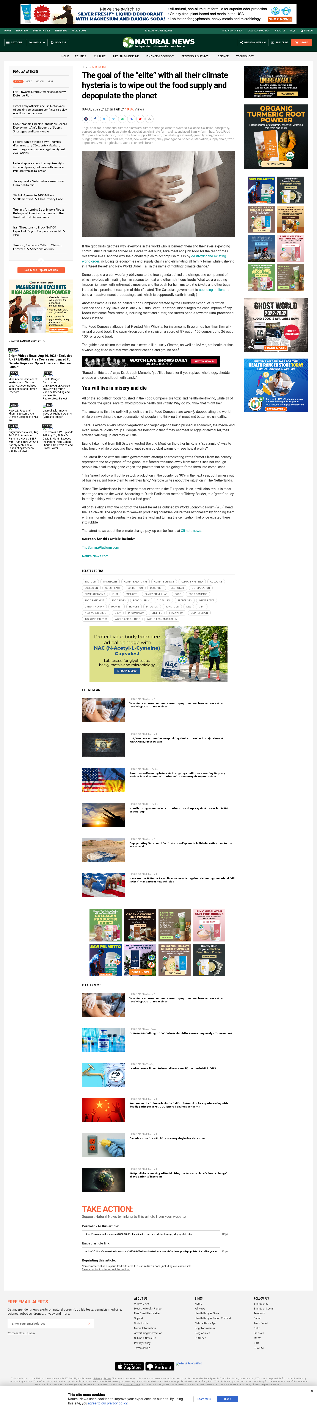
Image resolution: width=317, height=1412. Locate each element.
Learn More (204, 1399)
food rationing (105, 135)
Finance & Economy (160, 56)
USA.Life (259, 1348)
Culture (99, 56)
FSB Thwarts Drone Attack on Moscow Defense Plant (39, 93)
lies (121, 139)
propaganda (172, 139)
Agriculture (100, 67)
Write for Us (141, 1323)
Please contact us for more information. (106, 1269)
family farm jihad (202, 131)
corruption (89, 131)
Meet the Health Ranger (148, 1308)
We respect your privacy (21, 1333)
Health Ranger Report (25, 341)
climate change (153, 128)
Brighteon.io (261, 1303)
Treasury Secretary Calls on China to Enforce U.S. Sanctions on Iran (37, 247)
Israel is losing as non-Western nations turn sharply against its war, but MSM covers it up (178, 810)
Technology (245, 56)
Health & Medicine (126, 56)
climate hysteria (176, 128)
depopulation (137, 131)
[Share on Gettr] (140, 119)
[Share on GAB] (122, 119)
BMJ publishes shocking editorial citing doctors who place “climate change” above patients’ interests (178, 1175)
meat (128, 139)
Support (138, 1318)
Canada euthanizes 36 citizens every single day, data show (167, 1138)
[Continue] (89, 1323)
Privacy (98, 1378)
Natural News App (205, 1323)
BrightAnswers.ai (232, 31)
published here (131, 1384)
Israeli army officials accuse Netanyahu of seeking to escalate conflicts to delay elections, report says (40, 109)
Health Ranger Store (207, 1313)
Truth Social (261, 1323)
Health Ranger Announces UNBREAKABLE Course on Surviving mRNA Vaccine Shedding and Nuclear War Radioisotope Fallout (56, 389)
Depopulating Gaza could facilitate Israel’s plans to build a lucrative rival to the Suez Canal (180, 845)
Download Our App (259, 31)
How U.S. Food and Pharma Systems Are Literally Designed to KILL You (23, 415)
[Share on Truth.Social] (131, 119)
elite (173, 131)
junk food (111, 139)
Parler (257, 1318)
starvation (201, 139)
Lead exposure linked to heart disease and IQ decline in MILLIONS (172, 1068)
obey (160, 139)
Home (7, 31)
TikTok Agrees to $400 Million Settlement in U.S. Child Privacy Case (38, 197)
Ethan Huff (113, 109)
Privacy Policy (142, 1343)
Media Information (145, 1328)
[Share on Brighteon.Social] (86, 119)
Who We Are (141, 1303)
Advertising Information (148, 1333)
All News (200, 1308)
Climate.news (191, 531)
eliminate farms (158, 131)
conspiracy (222, 128)
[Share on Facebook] (95, 119)
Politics (80, 56)
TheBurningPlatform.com (100, 547)
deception (104, 131)
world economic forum (138, 142)
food (219, 131)
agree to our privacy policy (107, 1403)
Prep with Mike (41, 31)
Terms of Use (142, 1348)
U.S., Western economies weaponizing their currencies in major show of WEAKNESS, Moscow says (176, 740)
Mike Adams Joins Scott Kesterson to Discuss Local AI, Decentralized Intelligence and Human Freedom (23, 386)
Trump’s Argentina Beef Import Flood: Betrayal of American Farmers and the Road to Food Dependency (38, 213)
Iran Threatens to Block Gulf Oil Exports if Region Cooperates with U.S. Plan (39, 231)
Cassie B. (151, 699)
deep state (119, 131)
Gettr (257, 1328)
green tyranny (202, 135)
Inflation (98, 139)
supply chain (217, 139)
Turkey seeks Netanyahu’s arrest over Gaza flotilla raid (38, 182)
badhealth (110, 128)
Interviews (61, 31)
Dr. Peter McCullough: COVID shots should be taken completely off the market (180, 1033)
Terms (107, 1378)
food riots (123, 135)
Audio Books (79, 31)
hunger (86, 139)
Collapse (194, 128)
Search (308, 31)
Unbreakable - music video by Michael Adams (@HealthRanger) (57, 413)
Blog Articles (202, 1333)
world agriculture (110, 142)
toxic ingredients (96, 619)
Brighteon (22, 31)
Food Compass (198, 594)
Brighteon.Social (263, 1308)
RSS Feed (200, 1338)
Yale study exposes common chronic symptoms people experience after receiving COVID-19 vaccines (176, 705)
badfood (96, 128)
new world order (144, 139)
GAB (256, 1343)
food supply (139, 135)
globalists (169, 135)
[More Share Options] (149, 119)
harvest (218, 135)
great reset (184, 135)
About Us (280, 31)
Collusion (207, 128)
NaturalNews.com (95, 556)
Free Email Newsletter (147, 1313)
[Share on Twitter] (104, 119)
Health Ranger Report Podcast (213, 1318)
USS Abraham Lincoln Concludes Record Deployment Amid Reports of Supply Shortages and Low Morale (40, 127)
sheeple (187, 139)
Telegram (259, 1313)
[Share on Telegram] (113, 119)
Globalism (155, 135)
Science (223, 56)
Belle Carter (152, 769)
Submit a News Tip (145, 1338)
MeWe (257, 1338)
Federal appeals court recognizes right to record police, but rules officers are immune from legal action (38, 166)
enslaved (183, 131)
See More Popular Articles (41, 270)
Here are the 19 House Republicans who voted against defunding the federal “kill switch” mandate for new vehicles (182, 880)
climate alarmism (130, 128)
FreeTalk (259, 1333)
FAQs (292, 31)
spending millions (212, 290)
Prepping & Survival (196, 56)
